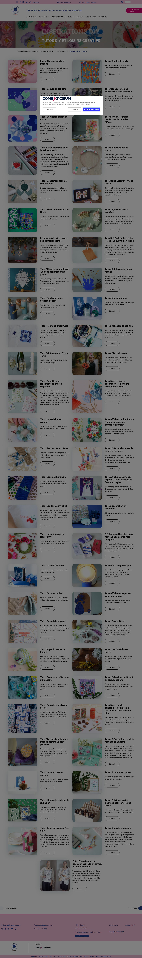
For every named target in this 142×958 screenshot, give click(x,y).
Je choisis (50, 109)
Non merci (75, 109)
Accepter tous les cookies (91, 109)
